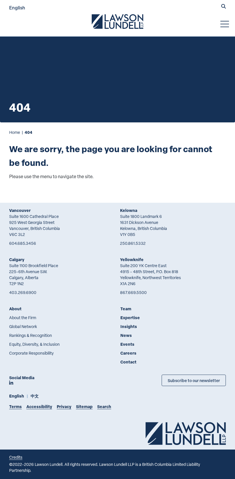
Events (127, 344)
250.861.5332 (133, 243)
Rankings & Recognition (30, 335)
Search (104, 407)
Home (14, 132)
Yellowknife (132, 260)
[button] (223, 6)
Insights (128, 326)
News (126, 335)
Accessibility (39, 407)
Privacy (64, 407)
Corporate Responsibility (31, 353)
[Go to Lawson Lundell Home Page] (117, 21)
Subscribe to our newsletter (194, 380)
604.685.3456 (22, 243)
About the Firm (22, 317)
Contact (128, 362)
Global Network (23, 326)
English (17, 7)
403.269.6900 (22, 292)
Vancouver (20, 210)
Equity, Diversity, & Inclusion (34, 344)
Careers (128, 353)
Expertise (130, 318)
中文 (35, 396)
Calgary (16, 260)
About (15, 309)
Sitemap (84, 407)
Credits (15, 457)
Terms (15, 407)
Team (125, 309)
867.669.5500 (133, 292)
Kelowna (128, 210)
